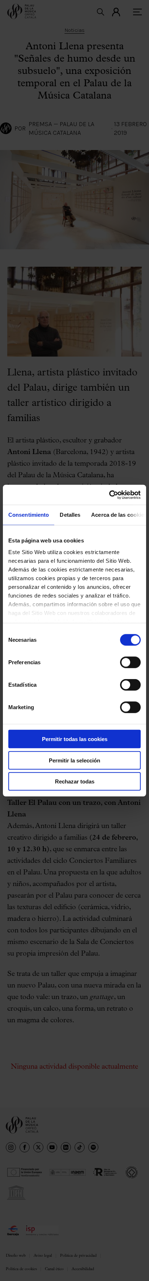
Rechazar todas (74, 781)
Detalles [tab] (70, 515)
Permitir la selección (74, 760)
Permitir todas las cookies (74, 739)
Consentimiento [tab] (28, 515)
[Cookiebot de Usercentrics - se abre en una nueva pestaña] (109, 494)
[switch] (130, 662)
